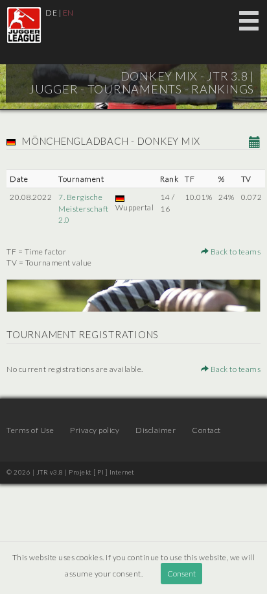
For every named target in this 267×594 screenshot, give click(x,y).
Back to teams (235, 251)
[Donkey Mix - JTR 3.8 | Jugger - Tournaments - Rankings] (23, 24)
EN (68, 13)
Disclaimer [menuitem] (155, 430)
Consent (181, 573)
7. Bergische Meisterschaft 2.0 (83, 208)
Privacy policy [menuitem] (94, 430)
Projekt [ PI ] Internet (102, 472)
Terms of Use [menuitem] (30, 430)
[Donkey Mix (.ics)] (255, 143)
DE (51, 13)
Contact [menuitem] (206, 430)
